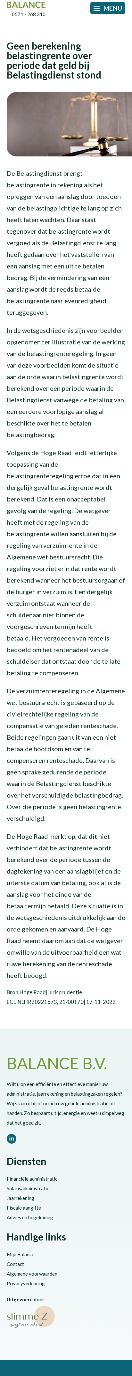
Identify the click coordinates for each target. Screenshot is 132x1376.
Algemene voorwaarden (32, 1274)
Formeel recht (96, 35)
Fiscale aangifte (24, 1208)
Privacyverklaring (26, 1283)
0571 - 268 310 (28, 14)
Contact (15, 1264)
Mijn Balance (20, 1254)
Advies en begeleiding (30, 1217)
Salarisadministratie (28, 1188)
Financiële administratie (32, 1179)
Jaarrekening (20, 1198)
